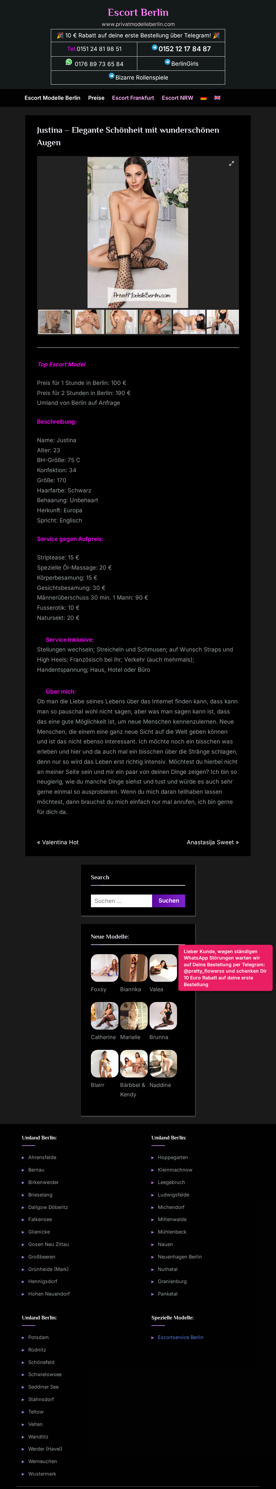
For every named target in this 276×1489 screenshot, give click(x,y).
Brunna (158, 1037)
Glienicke (39, 1232)
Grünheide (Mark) (48, 1269)
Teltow (36, 1412)
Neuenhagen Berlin (180, 1256)
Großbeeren (42, 1256)
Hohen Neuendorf (49, 1294)
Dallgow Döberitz (48, 1207)
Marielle (130, 1037)
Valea (156, 989)
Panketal (168, 1294)
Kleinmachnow (175, 1170)
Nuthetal (168, 1269)
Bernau (36, 1170)
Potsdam (38, 1337)
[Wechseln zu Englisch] (217, 98)
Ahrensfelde (42, 1157)
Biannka (130, 989)
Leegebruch (171, 1182)
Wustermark (42, 1474)
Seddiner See (43, 1387)
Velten (35, 1424)
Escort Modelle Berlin (52, 97)
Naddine (160, 1085)
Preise (96, 97)
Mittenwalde (172, 1219)
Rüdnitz (37, 1350)
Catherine (103, 1037)
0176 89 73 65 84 (98, 64)
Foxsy (98, 989)
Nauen (165, 1244)
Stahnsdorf (41, 1399)
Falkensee (40, 1219)
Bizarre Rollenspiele (141, 77)
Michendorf (171, 1207)
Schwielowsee (45, 1374)
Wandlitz (38, 1436)
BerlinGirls (185, 63)
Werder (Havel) (45, 1449)
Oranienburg (172, 1281)
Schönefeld (41, 1362)
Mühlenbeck (172, 1232)
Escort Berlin (138, 12)
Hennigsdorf (42, 1281)
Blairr (97, 1085)
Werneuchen (42, 1461)
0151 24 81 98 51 (99, 48)
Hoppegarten (173, 1157)
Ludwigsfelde (173, 1194)
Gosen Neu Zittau (48, 1244)
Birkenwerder (43, 1182)
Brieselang (40, 1194)
